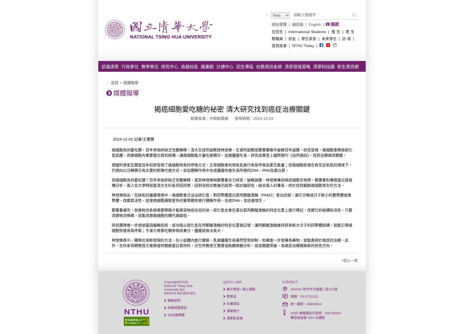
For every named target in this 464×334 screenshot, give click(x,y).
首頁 (114, 83)
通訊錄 (297, 24)
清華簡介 (233, 311)
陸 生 (350, 32)
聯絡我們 (173, 301)
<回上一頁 (350, 260)
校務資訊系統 (269, 66)
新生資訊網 (348, 66)
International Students (307, 32)
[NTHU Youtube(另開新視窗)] (328, 45)
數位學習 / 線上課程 (240, 289)
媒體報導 (130, 83)
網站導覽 (279, 24)
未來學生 (329, 39)
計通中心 (225, 66)
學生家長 (308, 39)
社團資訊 (233, 304)
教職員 (277, 39)
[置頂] (450, 320)
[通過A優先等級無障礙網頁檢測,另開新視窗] (135, 320)
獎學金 (231, 297)
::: (267, 14)
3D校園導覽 (175, 315)
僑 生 (335, 32)
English (315, 24)
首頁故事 (279, 46)
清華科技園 (324, 66)
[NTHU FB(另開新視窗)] (321, 45)
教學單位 (149, 66)
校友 (292, 39)
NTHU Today (303, 46)
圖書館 (207, 66)
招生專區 (244, 66)
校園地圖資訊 (176, 308)
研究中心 (169, 66)
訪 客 (346, 39)
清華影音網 (234, 318)
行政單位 (130, 66)
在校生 (277, 32)
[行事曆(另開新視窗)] (335, 45)
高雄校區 (189, 66)
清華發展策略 (297, 66)
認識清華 (110, 66)
